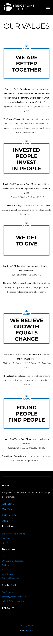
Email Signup (7, 573)
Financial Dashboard (11, 578)
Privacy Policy (26, 625)
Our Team (8, 509)
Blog (4, 569)
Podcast (6, 565)
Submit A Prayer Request (13, 601)
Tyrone (5, 542)
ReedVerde (30, 631)
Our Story (8, 503)
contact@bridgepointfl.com (14, 596)
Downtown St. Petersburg (14, 533)
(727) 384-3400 (9, 592)
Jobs (5, 520)
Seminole (6, 538)
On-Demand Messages (12, 560)
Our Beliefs (9, 515)
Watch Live (7, 556)
